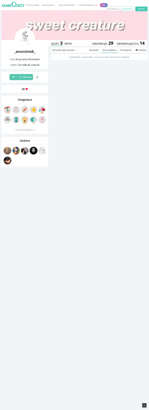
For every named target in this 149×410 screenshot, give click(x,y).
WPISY (68, 43)
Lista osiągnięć (23, 130)
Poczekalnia (126, 50)
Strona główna (109, 50)
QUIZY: (57, 43)
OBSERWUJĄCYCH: (131, 43)
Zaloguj (128, 9)
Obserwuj (21, 77)
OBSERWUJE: (102, 43)
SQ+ (104, 5)
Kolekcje (142, 50)
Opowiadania (88, 5)
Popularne (32, 5)
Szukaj (114, 9)
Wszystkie (94, 50)
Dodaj (141, 9)
